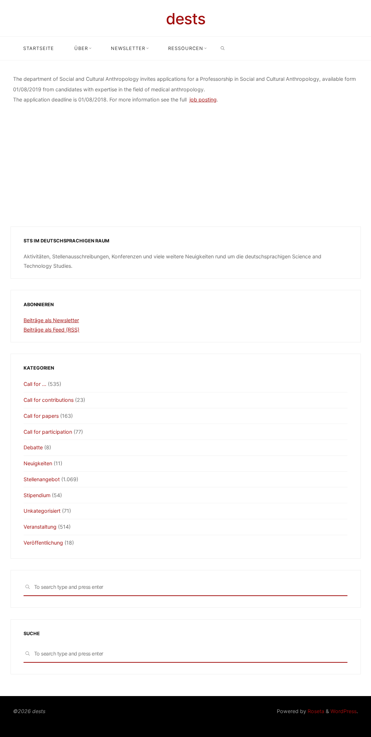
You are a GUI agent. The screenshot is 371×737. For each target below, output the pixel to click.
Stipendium (37, 495)
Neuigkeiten (38, 463)
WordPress (343, 711)
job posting (203, 99)
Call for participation (48, 432)
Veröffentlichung (43, 543)
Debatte (33, 447)
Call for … (35, 384)
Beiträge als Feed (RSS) (51, 329)
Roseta (315, 711)
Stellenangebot (42, 479)
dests (185, 18)
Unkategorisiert (42, 511)
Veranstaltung (40, 527)
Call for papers (41, 416)
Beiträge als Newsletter (51, 320)
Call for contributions (49, 400)
